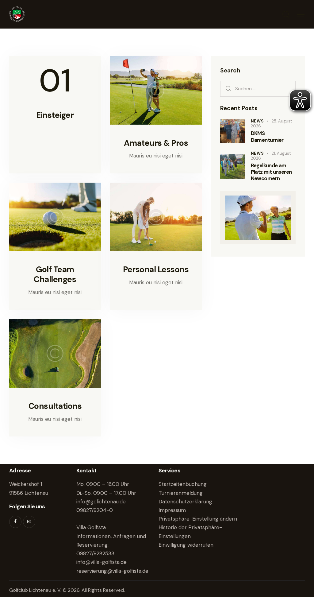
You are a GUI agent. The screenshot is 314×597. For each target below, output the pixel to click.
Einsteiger (55, 115)
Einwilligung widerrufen (186, 544)
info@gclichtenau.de (101, 501)
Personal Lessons (156, 269)
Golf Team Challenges (55, 274)
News (257, 121)
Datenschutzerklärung (185, 501)
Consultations (55, 406)
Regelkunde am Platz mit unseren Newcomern (271, 172)
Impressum (172, 510)
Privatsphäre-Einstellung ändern (198, 518)
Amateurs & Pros (156, 143)
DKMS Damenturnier (267, 136)
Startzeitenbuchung (183, 484)
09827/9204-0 (94, 510)
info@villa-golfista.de (101, 562)
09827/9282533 (95, 553)
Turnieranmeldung (181, 493)
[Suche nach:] (258, 88)
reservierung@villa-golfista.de (112, 571)
